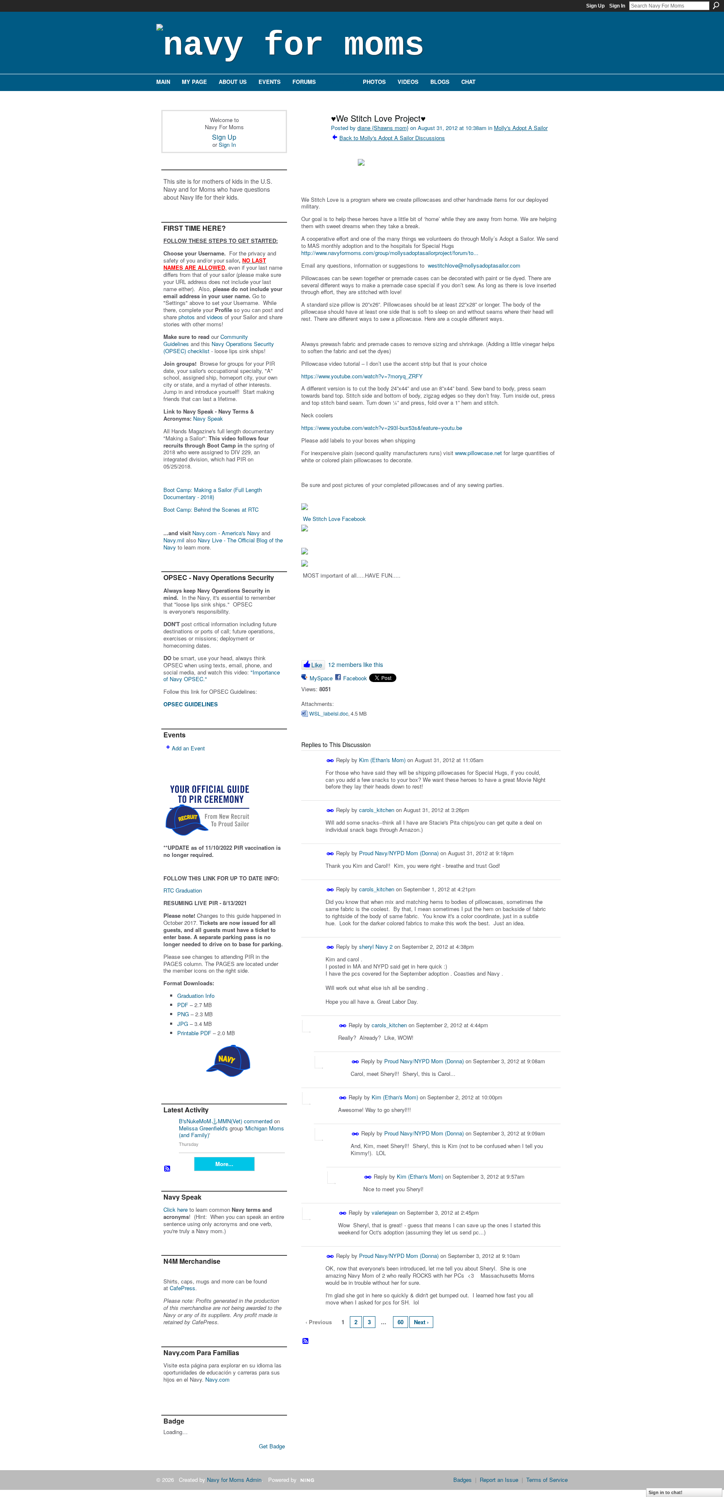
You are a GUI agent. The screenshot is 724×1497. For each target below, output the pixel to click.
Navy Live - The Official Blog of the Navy (223, 543)
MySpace (321, 678)
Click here (175, 1209)
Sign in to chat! (666, 1492)
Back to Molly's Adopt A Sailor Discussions (392, 138)
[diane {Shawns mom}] (312, 136)
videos (215, 317)
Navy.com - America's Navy (226, 533)
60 (400, 1322)
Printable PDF (194, 1033)
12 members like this (355, 664)
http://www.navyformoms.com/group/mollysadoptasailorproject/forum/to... (389, 253)
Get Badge (272, 1446)
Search (716, 5)
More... (224, 1164)
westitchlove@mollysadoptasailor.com (474, 265)
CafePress (182, 1288)
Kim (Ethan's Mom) (382, 760)
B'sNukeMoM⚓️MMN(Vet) (210, 1121)
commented (258, 1121)
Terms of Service (547, 1480)
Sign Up (595, 6)
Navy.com (217, 1379)
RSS (167, 1169)
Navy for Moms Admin (234, 1480)
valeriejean (385, 1212)
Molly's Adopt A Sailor (521, 128)
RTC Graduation (182, 890)
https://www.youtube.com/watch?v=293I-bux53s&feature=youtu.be (381, 428)
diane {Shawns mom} (383, 128)
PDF (182, 1005)
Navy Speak (208, 418)
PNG (183, 1014)
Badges (462, 1480)
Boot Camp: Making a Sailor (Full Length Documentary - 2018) (212, 493)
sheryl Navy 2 (376, 946)
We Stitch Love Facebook (334, 519)
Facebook (355, 678)
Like (316, 665)
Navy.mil (173, 540)
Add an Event (188, 748)
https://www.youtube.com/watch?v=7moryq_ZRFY (362, 376)
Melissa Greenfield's (203, 1128)
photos (186, 317)
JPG (182, 1024)
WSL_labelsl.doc (328, 713)
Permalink (330, 761)
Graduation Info (196, 996)
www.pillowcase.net (478, 453)
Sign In (617, 6)
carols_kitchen (376, 810)
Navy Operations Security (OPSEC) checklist (218, 347)
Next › (421, 1322)
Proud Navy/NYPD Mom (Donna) (399, 853)
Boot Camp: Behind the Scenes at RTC (211, 509)
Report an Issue (499, 1480)
